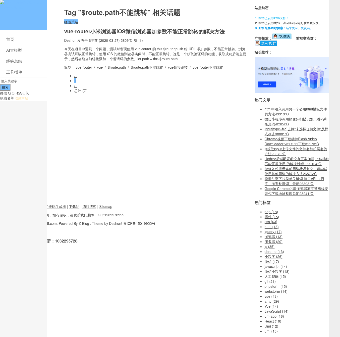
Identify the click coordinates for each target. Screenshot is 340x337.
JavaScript (276, 311)
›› (75, 85)
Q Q (11, 93)
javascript (276, 266)
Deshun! (115, 223)
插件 (272, 216)
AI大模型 (14, 50)
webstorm (276, 291)
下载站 (74, 206)
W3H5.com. (48, 223)
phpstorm (276, 286)
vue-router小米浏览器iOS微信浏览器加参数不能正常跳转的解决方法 (144, 31)
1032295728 (66, 241)
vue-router (84, 67)
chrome (274, 251)
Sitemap (105, 206)
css (271, 221)
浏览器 (274, 236)
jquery (273, 231)
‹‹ (75, 75)
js (270, 246)
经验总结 (14, 61)
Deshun (70, 40)
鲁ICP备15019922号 (139, 223)
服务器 (274, 241)
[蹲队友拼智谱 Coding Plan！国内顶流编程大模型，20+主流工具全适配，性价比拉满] (292, 91)
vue (100, 67)
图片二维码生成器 (52, 206)
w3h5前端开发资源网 (22, 5)
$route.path (117, 67)
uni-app (274, 316)
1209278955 (114, 214)
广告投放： (263, 38)
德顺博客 (89, 206)
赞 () (138, 40)
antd (272, 301)
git (270, 281)
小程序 (274, 256)
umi (271, 331)
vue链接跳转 (178, 67)
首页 (10, 39)
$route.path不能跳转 (147, 67)
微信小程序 (277, 271)
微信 (3, 93)
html (272, 226)
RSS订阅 (22, 93)
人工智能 (275, 276)
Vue (271, 306)
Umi (271, 326)
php (271, 211)
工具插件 (14, 72)
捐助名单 (7, 98)
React (273, 321)
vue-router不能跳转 (208, 67)
